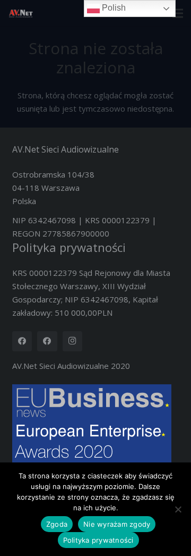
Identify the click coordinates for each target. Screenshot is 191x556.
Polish (113, 7)
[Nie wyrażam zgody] (177, 509)
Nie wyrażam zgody (116, 524)
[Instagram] (73, 341)
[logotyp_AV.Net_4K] (20, 13)
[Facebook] (22, 341)
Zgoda (56, 524)
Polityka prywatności (69, 247)
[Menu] (177, 13)
